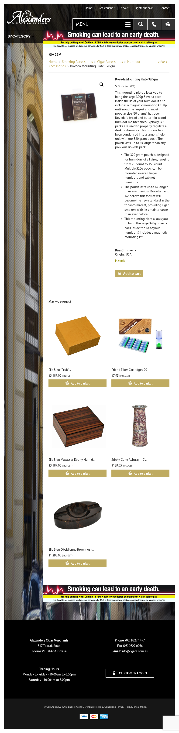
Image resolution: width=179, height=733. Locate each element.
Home (89, 8)
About (124, 8)
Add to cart (132, 273)
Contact (164, 8)
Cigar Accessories (110, 62)
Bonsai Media (139, 707)
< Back (162, 62)
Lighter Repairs (144, 8)
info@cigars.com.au (134, 651)
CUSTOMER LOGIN (132, 673)
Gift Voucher (106, 8)
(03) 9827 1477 (135, 640)
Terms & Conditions (105, 707)
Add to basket (80, 383)
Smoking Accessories (77, 62)
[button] (101, 84)
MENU (82, 24)
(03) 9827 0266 (133, 646)
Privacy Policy (124, 707)
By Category (19, 36)
